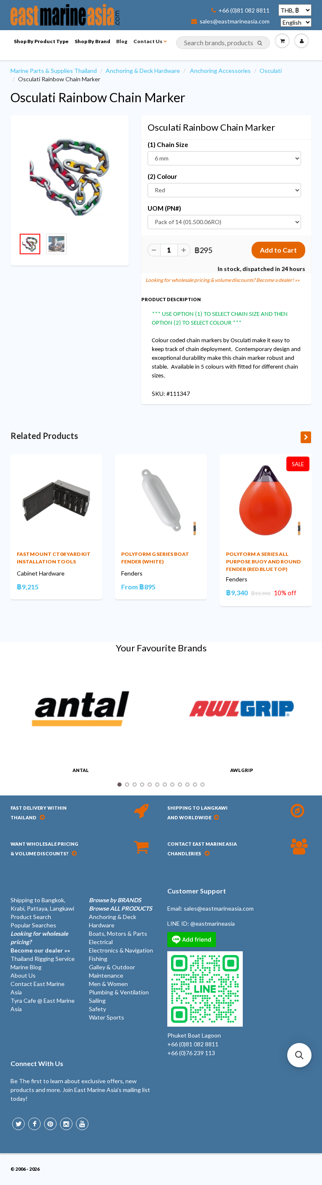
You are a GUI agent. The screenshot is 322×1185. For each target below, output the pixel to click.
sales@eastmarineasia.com (235, 21)
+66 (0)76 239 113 (191, 1052)
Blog (121, 41)
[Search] (259, 43)
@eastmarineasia (212, 923)
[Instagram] (66, 1124)
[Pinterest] (50, 1124)
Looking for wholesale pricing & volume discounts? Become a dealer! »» (222, 280)
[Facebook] (34, 1124)
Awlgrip (241, 770)
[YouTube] (82, 1124)
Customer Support (196, 891)
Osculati (271, 70)
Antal (81, 770)
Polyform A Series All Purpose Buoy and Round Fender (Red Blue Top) (263, 561)
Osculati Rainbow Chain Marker (97, 97)
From (138, 587)
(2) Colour (162, 176)
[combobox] (223, 42)
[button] (299, 1055)
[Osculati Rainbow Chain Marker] (69, 176)
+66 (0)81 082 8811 (244, 10)
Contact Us (147, 41)
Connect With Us (36, 1063)
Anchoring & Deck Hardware (143, 70)
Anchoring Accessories (220, 70)
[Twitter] (18, 1124)
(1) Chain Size (168, 144)
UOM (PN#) (164, 208)
